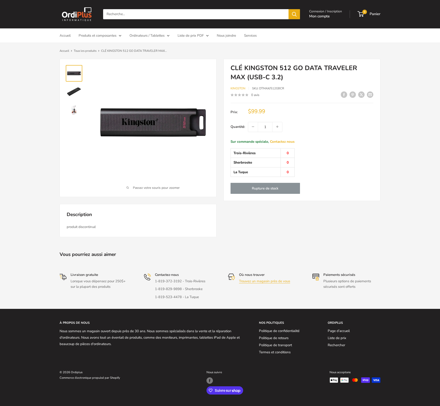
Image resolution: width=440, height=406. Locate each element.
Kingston (238, 88)
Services (250, 35)
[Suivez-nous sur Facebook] (209, 380)
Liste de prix (337, 338)
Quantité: (238, 126)
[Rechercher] (294, 14)
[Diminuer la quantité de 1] (253, 127)
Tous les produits (85, 51)
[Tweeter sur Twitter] (361, 94)
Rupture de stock (265, 188)
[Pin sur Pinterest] (352, 94)
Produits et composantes (97, 35)
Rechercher (336, 345)
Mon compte (319, 16)
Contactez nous (282, 141)
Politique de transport (275, 345)
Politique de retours (274, 338)
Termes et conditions (275, 352)
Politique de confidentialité (279, 331)
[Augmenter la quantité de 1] (277, 127)
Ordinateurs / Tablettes (147, 35)
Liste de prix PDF (191, 35)
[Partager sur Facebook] (344, 94)
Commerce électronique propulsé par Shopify (90, 378)
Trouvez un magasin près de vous (264, 281)
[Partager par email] (370, 94)
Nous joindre (226, 35)
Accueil (65, 35)
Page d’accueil (339, 331)
